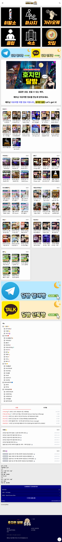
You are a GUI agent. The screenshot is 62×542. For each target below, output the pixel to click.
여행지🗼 (8, 354)
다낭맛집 (8, 380)
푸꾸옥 (7, 387)
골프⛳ (7, 352)
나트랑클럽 (8, 398)
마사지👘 (8, 350)
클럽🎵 (7, 343)
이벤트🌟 (8, 331)
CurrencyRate (4, 504)
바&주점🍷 (8, 345)
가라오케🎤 (8, 340)
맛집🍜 (7, 356)
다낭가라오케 (9, 368)
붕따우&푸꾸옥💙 (8, 382)
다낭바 (7, 375)
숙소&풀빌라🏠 (9, 338)
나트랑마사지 (9, 396)
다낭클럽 (8, 373)
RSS (8, 532)
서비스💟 (8, 333)
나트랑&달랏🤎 (8, 389)
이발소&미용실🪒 (10, 347)
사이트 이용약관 (35, 528)
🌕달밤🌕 (6, 326)
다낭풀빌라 (8, 366)
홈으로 (8, 528)
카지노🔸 (8, 359)
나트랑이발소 (9, 394)
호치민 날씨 (4, 476)
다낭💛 (6, 363)
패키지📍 (8, 361)
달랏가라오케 (9, 401)
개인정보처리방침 (11, 530)
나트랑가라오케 (9, 391)
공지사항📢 (8, 329)
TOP (33, 519)
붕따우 (7, 384)
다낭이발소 (8, 370)
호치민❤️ (6, 336)
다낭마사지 (8, 377)
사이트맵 (33, 530)
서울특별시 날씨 (5, 467)
